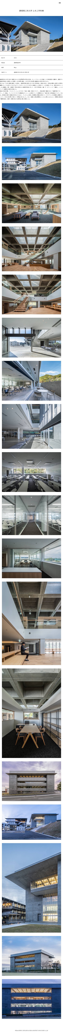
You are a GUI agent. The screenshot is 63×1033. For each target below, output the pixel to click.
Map (15, 67)
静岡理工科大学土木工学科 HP (21, 72)
